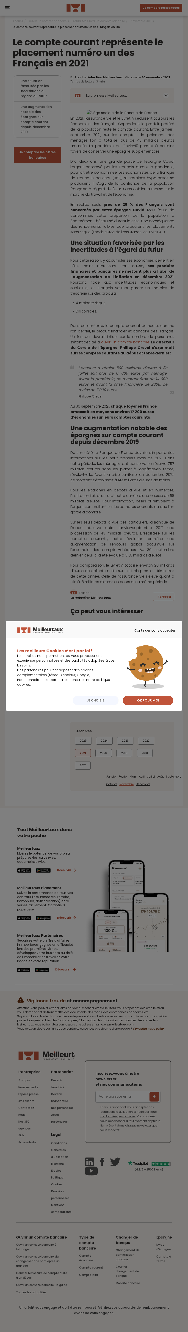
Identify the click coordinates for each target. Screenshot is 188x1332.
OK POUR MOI (148, 700)
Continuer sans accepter (152, 634)
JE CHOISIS (96, 700)
